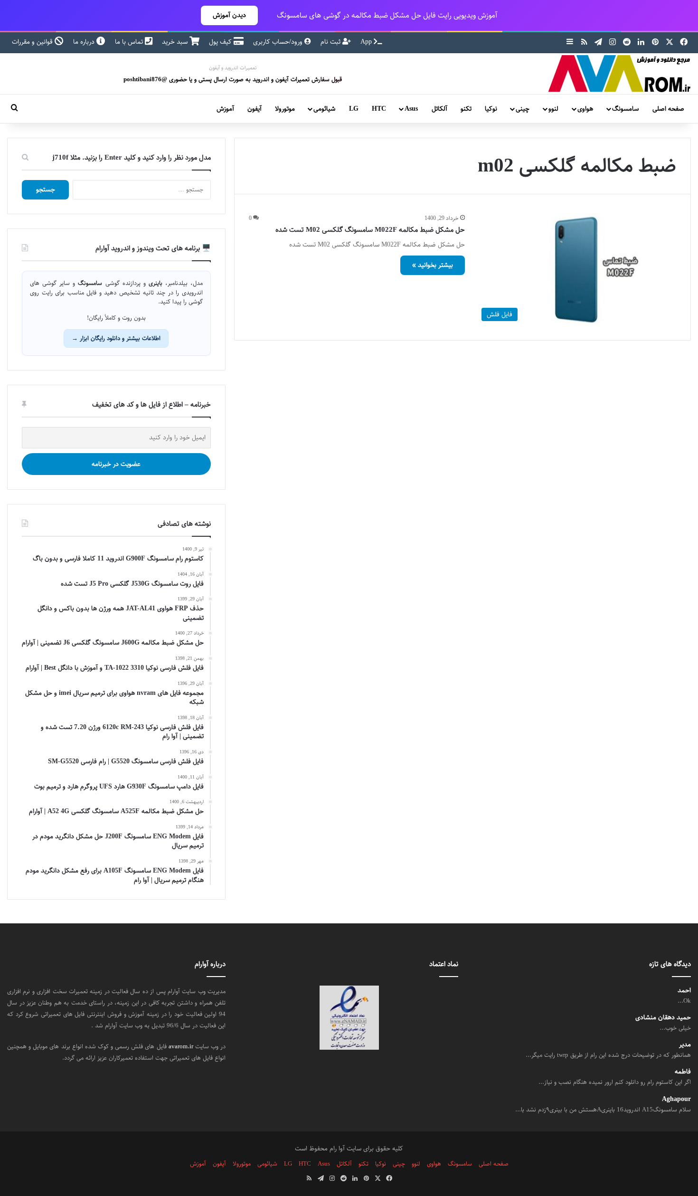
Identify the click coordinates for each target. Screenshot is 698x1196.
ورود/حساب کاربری (278, 42)
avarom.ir (181, 1046)
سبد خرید (175, 42)
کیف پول (221, 42)
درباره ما (84, 42)
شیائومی (324, 109)
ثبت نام (331, 42)
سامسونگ (625, 109)
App (367, 42)
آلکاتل (439, 109)
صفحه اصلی (668, 109)
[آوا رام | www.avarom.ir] (619, 73)
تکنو (466, 109)
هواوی (585, 109)
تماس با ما (130, 42)
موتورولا (285, 109)
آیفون (254, 109)
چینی (522, 109)
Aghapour (676, 1099)
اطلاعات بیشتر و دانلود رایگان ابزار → (116, 338)
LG (353, 109)
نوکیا (491, 109)
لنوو (553, 109)
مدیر (685, 1045)
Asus (411, 109)
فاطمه (683, 1072)
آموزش (225, 109)
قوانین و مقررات (33, 42)
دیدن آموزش (229, 15)
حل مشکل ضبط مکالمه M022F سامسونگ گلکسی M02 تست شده (370, 229)
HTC (379, 109)
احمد (684, 991)
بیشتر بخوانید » (432, 265)
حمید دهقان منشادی (663, 1018)
